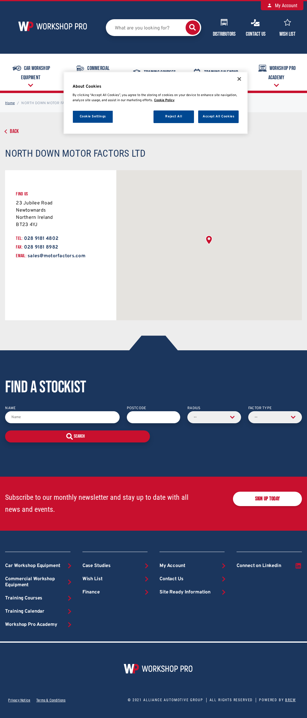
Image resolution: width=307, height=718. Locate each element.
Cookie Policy (164, 100)
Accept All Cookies (218, 116)
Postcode (136, 408)
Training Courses (23, 598)
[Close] (239, 79)
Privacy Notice (19, 700)
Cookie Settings (93, 116)
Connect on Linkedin (259, 566)
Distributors (224, 34)
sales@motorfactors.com (56, 256)
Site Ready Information (184, 592)
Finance (91, 592)
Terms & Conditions (50, 700)
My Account (285, 5)
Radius (193, 408)
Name (10, 408)
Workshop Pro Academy (282, 73)
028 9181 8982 (41, 247)
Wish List (287, 34)
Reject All (173, 116)
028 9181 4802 (41, 239)
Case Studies (96, 566)
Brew (290, 700)
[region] (156, 103)
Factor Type (260, 408)
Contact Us (256, 34)
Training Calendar (24, 611)
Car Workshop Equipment (35, 73)
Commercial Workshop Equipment (30, 582)
